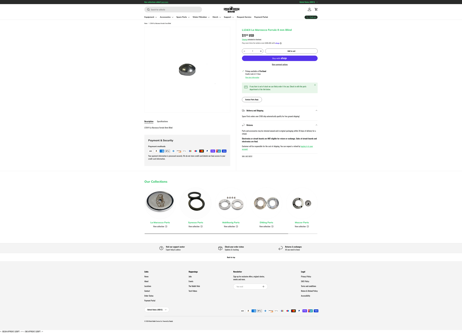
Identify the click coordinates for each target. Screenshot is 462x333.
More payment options (280, 64)
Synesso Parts (195, 222)
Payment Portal (261, 17)
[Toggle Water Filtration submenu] (208, 17)
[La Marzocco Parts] (160, 203)
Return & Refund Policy (309, 290)
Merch (215, 17)
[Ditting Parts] (266, 203)
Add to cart (291, 51)
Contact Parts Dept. (252, 99)
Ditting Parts (266, 222)
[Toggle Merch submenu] (220, 17)
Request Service (244, 17)
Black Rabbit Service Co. (155, 321)
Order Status (148, 295)
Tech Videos (193, 290)
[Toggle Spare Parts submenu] (188, 17)
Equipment (149, 17)
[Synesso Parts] (195, 203)
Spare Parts (181, 17)
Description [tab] (148, 121)
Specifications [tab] (162, 121)
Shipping (244, 39)
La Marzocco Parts (160, 222)
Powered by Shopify (168, 321)
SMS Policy (305, 281)
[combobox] (173, 9)
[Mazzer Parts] (302, 203)
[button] (316, 9)
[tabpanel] (187, 127)
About (146, 281)
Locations (147, 286)
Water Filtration (200, 17)
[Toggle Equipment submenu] (156, 17)
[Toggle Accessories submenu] (172, 17)
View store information (252, 77)
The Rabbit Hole (194, 286)
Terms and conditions (308, 286)
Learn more (164, 2)
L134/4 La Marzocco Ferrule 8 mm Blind (160, 23)
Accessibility (305, 295)
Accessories (165, 17)
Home (145, 23)
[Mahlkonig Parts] (231, 203)
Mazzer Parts (302, 222)
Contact (147, 290)
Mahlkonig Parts (231, 222)
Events (191, 281)
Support (227, 17)
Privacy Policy (306, 276)
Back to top (231, 257)
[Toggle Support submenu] (233, 17)
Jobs (190, 276)
